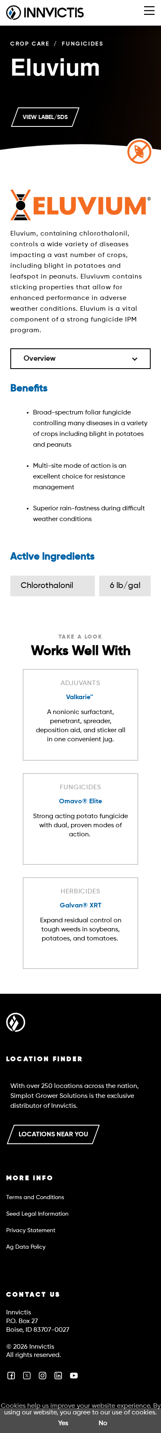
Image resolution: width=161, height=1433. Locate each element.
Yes (63, 1423)
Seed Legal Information (37, 1214)
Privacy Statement (30, 1230)
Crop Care (30, 44)
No (103, 1423)
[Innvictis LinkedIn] (58, 1379)
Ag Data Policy (25, 1247)
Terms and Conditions (35, 1197)
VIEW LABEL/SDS (45, 117)
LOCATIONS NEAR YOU (53, 1134)
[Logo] (15, 1024)
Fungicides (83, 44)
